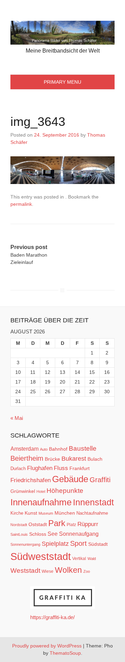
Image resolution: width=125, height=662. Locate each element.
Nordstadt (18, 525)
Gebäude (70, 479)
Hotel (40, 491)
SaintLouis (19, 534)
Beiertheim (26, 458)
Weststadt (25, 570)
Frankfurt (79, 468)
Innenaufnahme (41, 502)
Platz (71, 524)
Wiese (47, 571)
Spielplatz (55, 543)
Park (56, 523)
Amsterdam (24, 449)
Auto (44, 449)
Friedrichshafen (30, 480)
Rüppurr (87, 524)
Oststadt (37, 524)
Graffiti (100, 480)
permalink (21, 204)
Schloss (37, 534)
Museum (46, 513)
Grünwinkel (22, 491)
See (53, 534)
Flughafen (39, 468)
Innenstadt (93, 502)
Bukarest (73, 458)
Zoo (86, 571)
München (65, 513)
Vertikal (79, 558)
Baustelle (83, 448)
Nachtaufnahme (92, 513)
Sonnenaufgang (79, 534)
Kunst (31, 513)
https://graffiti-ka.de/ (52, 617)
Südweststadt (40, 556)
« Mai (16, 418)
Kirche (16, 513)
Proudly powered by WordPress (47, 646)
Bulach (95, 459)
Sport (78, 543)
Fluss (61, 468)
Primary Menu (62, 82)
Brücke (52, 459)
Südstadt (98, 544)
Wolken (68, 570)
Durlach (18, 468)
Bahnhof (58, 449)
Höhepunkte (65, 490)
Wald (92, 559)
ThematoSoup (65, 653)
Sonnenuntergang (25, 544)
